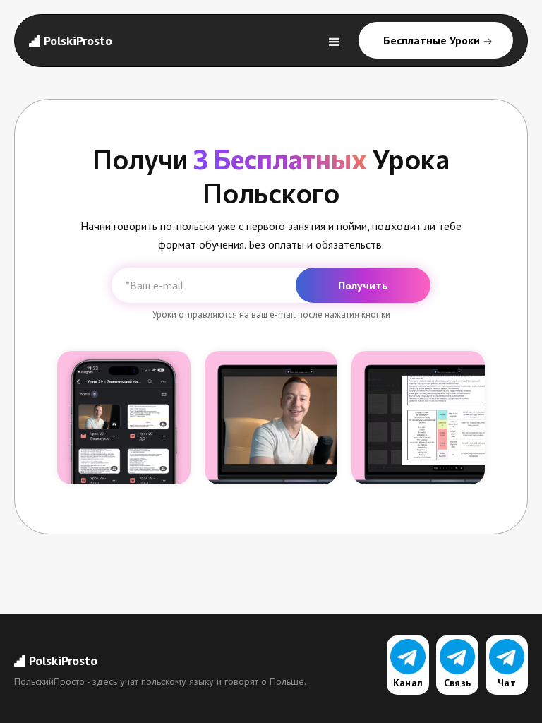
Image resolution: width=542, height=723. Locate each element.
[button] (334, 40)
